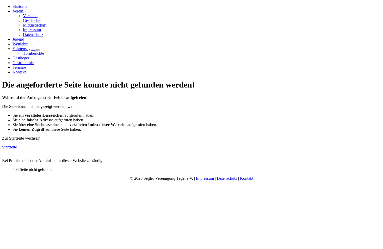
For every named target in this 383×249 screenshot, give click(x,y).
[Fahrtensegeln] (37, 50)
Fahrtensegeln (24, 48)
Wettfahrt (20, 44)
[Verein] (25, 12)
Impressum (32, 30)
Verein (18, 11)
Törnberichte (33, 53)
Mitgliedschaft (34, 25)
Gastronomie (23, 62)
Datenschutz (33, 34)
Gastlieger (21, 58)
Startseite (20, 6)
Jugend (18, 39)
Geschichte (32, 20)
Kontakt (19, 72)
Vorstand (30, 16)
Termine (19, 67)
